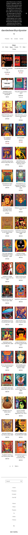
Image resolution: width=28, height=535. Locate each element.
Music (11, 47)
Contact (16, 38)
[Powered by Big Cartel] (14, 532)
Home (14, 487)
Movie (6, 47)
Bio (12, 38)
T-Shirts (14, 49)
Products (7, 38)
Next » (16, 466)
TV (20, 47)
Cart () (21, 38)
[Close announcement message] (26, 13)
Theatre (16, 47)
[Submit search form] (21, 481)
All (3, 47)
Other (24, 47)
